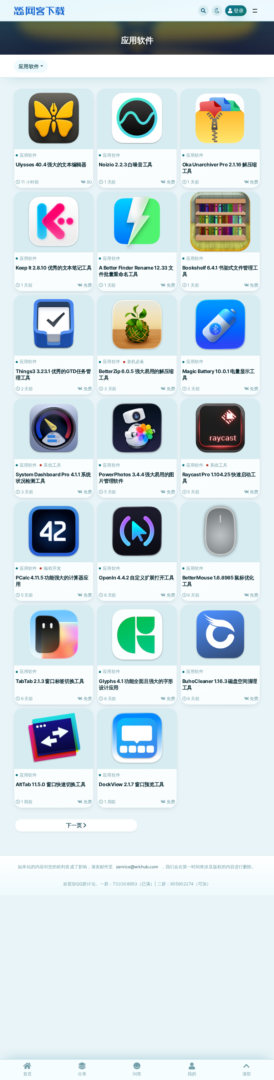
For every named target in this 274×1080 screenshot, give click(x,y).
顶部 (246, 1073)
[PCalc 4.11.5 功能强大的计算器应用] (53, 531)
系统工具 (52, 465)
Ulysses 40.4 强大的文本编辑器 (51, 164)
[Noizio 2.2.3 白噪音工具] (136, 118)
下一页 (74, 825)
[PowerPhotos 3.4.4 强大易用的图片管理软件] (136, 428)
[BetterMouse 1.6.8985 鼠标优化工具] (220, 531)
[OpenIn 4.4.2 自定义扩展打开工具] (136, 531)
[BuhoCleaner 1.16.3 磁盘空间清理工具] (220, 634)
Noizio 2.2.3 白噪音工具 (125, 164)
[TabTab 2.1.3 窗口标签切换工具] (53, 634)
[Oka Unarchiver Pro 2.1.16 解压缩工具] (220, 118)
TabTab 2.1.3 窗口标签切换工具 (50, 681)
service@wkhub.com (137, 866)
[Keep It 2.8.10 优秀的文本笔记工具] (53, 221)
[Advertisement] (137, 989)
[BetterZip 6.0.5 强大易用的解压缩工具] (136, 324)
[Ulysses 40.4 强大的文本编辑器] (53, 118)
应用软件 (29, 66)
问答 (137, 1073)
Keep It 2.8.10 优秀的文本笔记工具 (54, 268)
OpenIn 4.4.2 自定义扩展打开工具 (136, 577)
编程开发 (52, 568)
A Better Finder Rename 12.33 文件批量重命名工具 (136, 271)
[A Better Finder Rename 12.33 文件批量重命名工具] (136, 221)
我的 (192, 1073)
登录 (239, 10)
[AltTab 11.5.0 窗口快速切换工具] (53, 738)
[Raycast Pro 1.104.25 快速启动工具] (220, 428)
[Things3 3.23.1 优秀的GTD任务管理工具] (53, 324)
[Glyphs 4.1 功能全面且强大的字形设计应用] (136, 634)
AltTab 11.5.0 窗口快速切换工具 (50, 784)
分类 (82, 1073)
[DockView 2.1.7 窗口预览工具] (136, 738)
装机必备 (135, 361)
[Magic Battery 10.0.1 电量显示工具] (220, 324)
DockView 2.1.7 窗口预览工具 (131, 784)
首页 (27, 1073)
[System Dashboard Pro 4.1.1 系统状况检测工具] (53, 428)
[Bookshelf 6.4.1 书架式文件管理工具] (220, 221)
